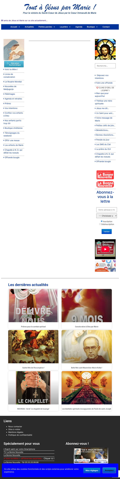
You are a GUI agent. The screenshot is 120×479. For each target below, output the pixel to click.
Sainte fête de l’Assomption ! (33, 368)
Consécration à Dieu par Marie (86, 327)
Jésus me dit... (102, 108)
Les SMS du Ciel (103, 144)
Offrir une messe (12, 140)
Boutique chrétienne (13, 128)
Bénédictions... (102, 130)
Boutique (91, 27)
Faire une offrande (104, 83)
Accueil (14, 27)
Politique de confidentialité (20, 435)
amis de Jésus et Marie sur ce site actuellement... (24, 20)
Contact (106, 27)
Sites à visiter (14, 429)
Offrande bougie (12, 157)
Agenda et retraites (13, 98)
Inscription (107, 221)
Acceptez (109, 470)
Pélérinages (10, 94)
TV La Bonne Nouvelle (13, 452)
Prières (8, 103)
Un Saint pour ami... (105, 113)
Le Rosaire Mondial (13, 81)
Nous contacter (15, 426)
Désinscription (107, 224)
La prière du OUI (103, 149)
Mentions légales (15, 432)
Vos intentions (11, 108)
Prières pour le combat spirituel (33, 327)
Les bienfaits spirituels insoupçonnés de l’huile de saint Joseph (86, 409)
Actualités (29, 27)
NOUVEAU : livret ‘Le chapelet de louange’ (33, 409)
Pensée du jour (102, 139)
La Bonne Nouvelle (12, 455)
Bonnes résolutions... (105, 135)
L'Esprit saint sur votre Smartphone (19, 449)
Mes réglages (92, 470)
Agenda (78, 27)
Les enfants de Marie (14, 145)
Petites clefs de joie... (105, 125)
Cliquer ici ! (38, 458)
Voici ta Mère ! (11, 69)
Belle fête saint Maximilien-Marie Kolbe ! (86, 368)
